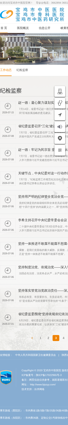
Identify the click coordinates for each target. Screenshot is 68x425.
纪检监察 (22, 69)
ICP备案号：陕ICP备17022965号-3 (42, 375)
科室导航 (48, 125)
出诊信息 (48, 102)
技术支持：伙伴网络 (33, 389)
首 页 (4, 28)
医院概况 (23, 28)
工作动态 (6, 69)
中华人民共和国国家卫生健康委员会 (35, 355)
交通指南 (48, 149)
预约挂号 (48, 114)
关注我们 (48, 161)
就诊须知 (48, 137)
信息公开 (44, 28)
